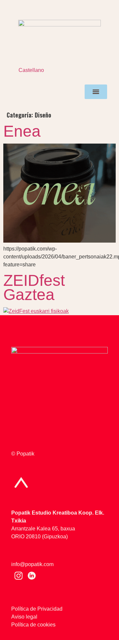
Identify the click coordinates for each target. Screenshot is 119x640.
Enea (22, 131)
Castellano (31, 70)
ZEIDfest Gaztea (34, 287)
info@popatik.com (32, 564)
